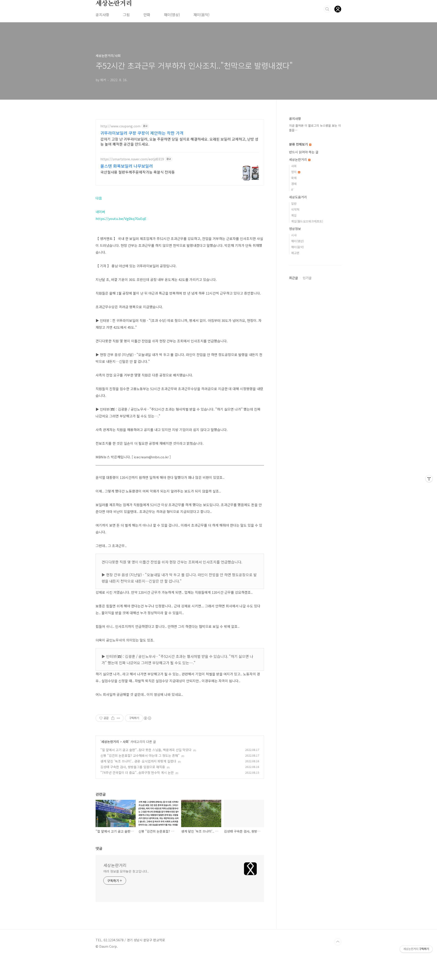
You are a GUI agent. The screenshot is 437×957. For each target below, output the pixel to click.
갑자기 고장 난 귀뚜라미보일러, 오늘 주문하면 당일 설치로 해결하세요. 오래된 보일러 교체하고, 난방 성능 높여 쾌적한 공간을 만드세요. (179, 141)
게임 (294, 215)
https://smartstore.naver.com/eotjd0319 (132, 159)
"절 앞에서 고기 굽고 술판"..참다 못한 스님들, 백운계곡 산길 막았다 (145, 749)
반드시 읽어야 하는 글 (303, 152)
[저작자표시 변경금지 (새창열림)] (147, 718)
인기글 (307, 277)
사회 (126, 741)
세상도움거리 (298, 197)
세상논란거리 (114, 3)
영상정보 (295, 228)
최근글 (293, 277)
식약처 (295, 209)
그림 (126, 14)
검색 (327, 9)
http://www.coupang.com (120, 126)
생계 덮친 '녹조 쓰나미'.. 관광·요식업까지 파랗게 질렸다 (138, 761)
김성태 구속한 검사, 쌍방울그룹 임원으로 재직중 (132, 767)
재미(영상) (172, 14)
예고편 (295, 253)
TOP (337, 941)
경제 (294, 184)
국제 (294, 178)
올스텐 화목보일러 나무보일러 (126, 166)
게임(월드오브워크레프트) (307, 221)
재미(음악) (201, 14)
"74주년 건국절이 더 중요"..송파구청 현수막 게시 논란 (137, 772)
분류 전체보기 (299, 144)
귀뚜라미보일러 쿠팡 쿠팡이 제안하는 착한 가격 (141, 133)
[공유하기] (113, 718)
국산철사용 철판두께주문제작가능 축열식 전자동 (137, 171)
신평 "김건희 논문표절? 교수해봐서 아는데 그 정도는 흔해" (140, 755)
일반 (294, 203)
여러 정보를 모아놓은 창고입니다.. (126, 871)
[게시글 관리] (118, 718)
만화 (146, 14)
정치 (294, 172)
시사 (294, 235)
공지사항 (102, 14)
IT (292, 189)
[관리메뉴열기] (429, 478)
